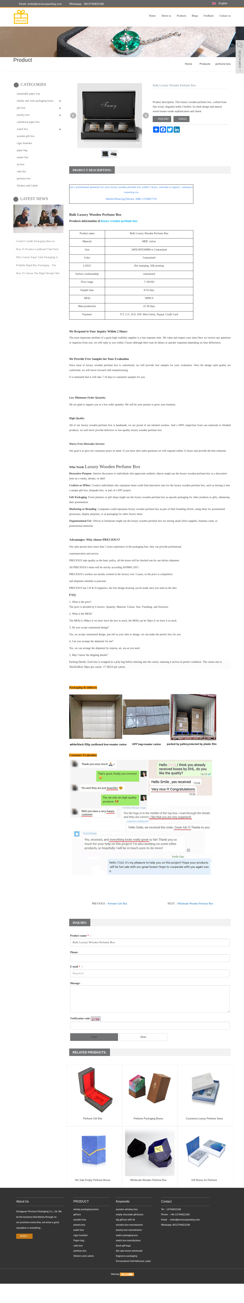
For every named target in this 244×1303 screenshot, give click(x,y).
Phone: (74, 952)
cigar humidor (24, 143)
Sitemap (115, 1274)
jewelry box (23, 114)
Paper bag (78, 1240)
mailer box (22, 157)
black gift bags (123, 1245)
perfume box (223, 63)
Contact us (225, 15)
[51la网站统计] (127, 1274)
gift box (21, 107)
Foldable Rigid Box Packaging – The (36, 265)
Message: (75, 983)
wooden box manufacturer (129, 1225)
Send (94, 1037)
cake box (21, 171)
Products (181, 15)
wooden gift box (26, 136)
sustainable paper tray (28, 93)
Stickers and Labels (27, 185)
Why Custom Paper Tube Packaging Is (37, 257)
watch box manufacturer (128, 1240)
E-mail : (76, 966)
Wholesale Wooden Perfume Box (195, 903)
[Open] (240, 57)
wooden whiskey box (127, 1209)
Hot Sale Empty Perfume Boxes (92, 1180)
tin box (20, 164)
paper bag (22, 150)
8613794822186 (94, 3)
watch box (22, 129)
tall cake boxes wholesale (129, 1251)
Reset (143, 1037)
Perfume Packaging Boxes (148, 1118)
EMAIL (182, 118)
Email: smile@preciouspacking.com (40, 3)
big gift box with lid (125, 1219)
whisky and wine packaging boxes (35, 100)
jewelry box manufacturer (129, 1230)
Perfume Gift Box (117, 903)
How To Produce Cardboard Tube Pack (37, 249)
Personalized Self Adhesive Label (133, 1261)
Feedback (209, 15)
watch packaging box (127, 1235)
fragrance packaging (126, 1256)
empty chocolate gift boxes (129, 1214)
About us (166, 15)
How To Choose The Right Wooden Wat (37, 273)
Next (146, 116)
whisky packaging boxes (86, 1209)
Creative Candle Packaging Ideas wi (35, 241)
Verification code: (80, 1018)
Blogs (195, 15)
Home (152, 15)
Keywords (122, 1201)
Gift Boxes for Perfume (204, 1180)
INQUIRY (163, 118)
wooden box (79, 1219)
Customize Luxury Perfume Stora (204, 1118)
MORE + (24, 1236)
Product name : (80, 935)
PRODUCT (81, 1201)
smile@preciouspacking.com (184, 1219)
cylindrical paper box (28, 122)
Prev (73, 116)
